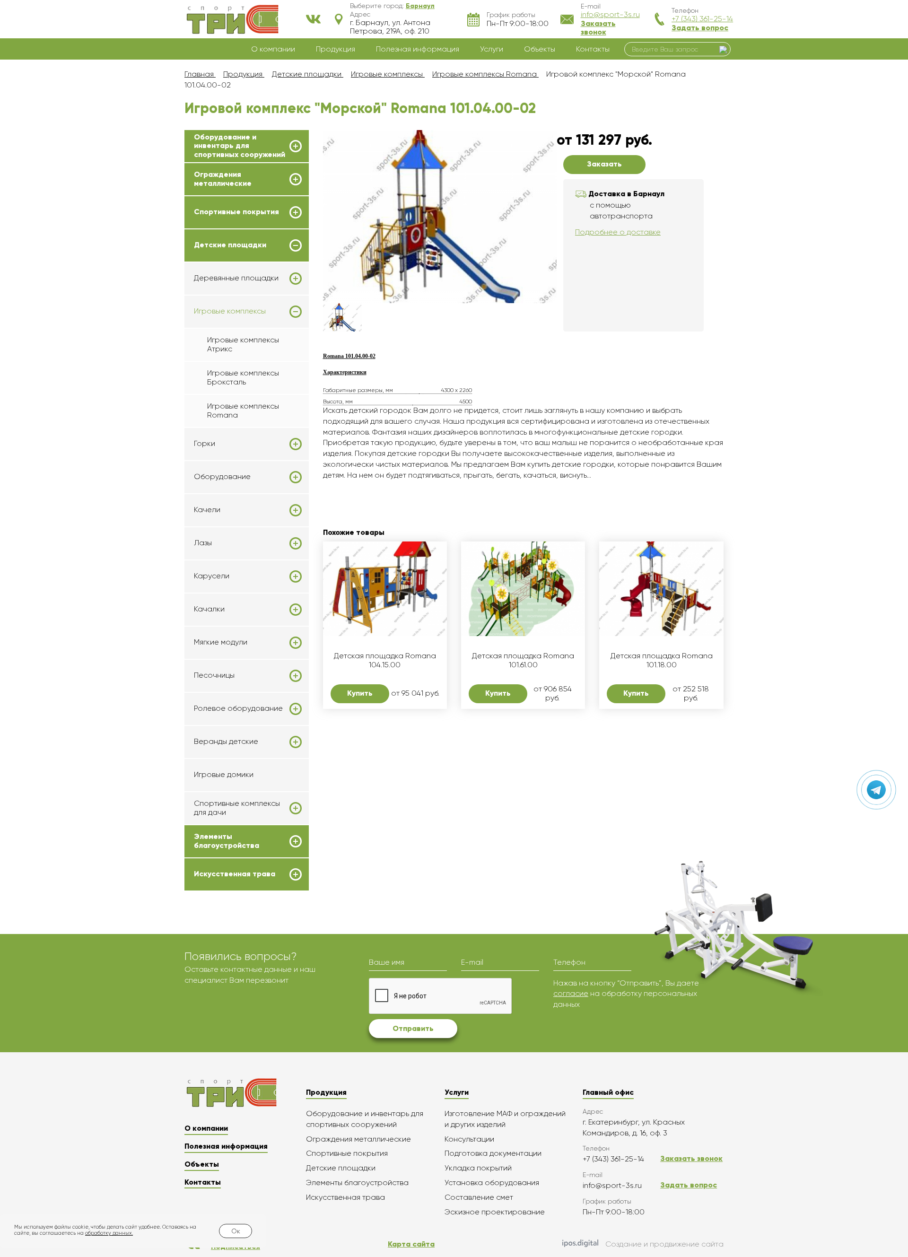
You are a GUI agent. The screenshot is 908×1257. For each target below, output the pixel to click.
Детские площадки (230, 245)
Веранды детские (226, 741)
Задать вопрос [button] (700, 27)
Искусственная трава (234, 874)
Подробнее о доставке (618, 231)
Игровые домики (223, 774)
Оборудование (222, 476)
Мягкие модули (220, 642)
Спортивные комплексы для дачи (237, 807)
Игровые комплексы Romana (243, 410)
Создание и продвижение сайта (664, 1244)
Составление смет (479, 1197)
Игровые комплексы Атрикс (243, 344)
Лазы (203, 543)
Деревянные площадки (236, 278)
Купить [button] (360, 693)
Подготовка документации (493, 1153)
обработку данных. (109, 1233)
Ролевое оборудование (238, 708)
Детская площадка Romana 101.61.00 (523, 660)
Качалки (209, 609)
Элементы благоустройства (226, 840)
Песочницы (214, 675)
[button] (420, 5)
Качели (207, 510)
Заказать (604, 163)
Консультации (469, 1139)
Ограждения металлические (223, 178)
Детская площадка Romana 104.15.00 (385, 660)
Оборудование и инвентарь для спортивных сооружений (239, 146)
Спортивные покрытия (236, 212)
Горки (204, 443)
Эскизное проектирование (495, 1211)
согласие (570, 993)
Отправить (413, 1028)
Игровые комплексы (230, 311)
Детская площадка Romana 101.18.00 (662, 660)
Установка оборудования (492, 1182)
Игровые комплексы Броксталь (243, 377)
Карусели (211, 576)
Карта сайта (411, 1244)
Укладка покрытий (478, 1167)
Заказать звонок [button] (598, 27)
